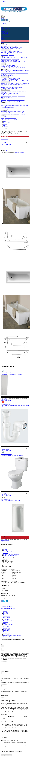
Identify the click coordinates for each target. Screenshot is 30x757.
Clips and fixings (4, 109)
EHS (6, 47)
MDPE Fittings (4, 80)
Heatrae (5, 53)
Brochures (5, 612)
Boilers (2, 43)
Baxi (5, 44)
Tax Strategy (6, 634)
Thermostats (17, 57)
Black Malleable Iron (9, 118)
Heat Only (3, 47)
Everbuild (14, 109)
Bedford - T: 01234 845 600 (7, 604)
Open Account (6, 24)
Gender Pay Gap (7, 636)
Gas (6, 84)
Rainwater (17, 83)
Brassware (3, 75)
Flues (2, 51)
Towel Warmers (13, 119)
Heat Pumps (3, 112)
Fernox (9, 109)
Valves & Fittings (15, 59)
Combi (2, 44)
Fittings (2, 79)
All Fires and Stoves (16, 101)
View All (13, 116)
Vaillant (11, 48)
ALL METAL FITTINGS (6, 74)
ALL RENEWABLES (20, 114)
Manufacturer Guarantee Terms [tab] (10, 555)
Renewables (3, 110)
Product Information (5, 399)
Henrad (10, 67)
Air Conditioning (9, 111)
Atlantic (14, 67)
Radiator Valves (8, 88)
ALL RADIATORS (20, 67)
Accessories (3, 52)
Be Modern (12, 100)
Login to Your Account (6, 144)
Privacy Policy (6, 630)
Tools (2, 104)
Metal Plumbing (4, 69)
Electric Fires (3, 100)
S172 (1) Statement (7, 633)
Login (4, 23)
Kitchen (2, 93)
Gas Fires (3, 101)
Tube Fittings (19, 87)
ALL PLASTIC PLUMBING (22, 80)
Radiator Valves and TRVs (6, 61)
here (7, 150)
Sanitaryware (14, 96)
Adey (9, 116)
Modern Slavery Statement (9, 620)
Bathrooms (3, 83)
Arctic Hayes (18, 105)
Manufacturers (6, 616)
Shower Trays (12, 93)
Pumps (2, 60)
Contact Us (5, 622)
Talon (6, 107)
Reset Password (6, 617)
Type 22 (18, 66)
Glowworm (6, 48)
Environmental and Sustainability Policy (12, 635)
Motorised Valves (16, 61)
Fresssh (5, 124)
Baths (2, 94)
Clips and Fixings (4, 87)
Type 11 (13, 65)
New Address (4, 661)
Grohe (16, 93)
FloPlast (9, 80)
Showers (16, 91)
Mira (12, 94)
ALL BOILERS (16, 48)
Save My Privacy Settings (6, 755)
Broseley (10, 101)
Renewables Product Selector (23, 112)
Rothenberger (11, 107)
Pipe (2, 78)
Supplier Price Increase (8, 626)
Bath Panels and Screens (6, 96)
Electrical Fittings (7, 104)
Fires (2, 98)
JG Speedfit (13, 78)
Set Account (3, 684)
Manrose (18, 104)
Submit (6, 671)
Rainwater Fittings (7, 78)
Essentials (3, 102)
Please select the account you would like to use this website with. (15, 678)
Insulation (3, 107)
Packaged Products (5, 82)
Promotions (5, 613)
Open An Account (7, 3)
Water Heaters (8, 59)
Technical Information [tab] (8, 551)
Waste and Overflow (24, 83)
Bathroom (3, 91)
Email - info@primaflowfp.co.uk (8, 608)
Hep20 (13, 79)
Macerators (5, 94)
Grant (7, 44)
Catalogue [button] (3, 42)
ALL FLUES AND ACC (18, 52)
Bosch (5, 46)
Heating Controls (4, 57)
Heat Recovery (4, 114)
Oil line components (23, 73)
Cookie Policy (6, 629)
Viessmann (11, 44)
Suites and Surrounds (19, 100)
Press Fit (11, 75)
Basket (2, 18)
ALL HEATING (23, 57)
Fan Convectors (9, 66)
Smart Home (11, 57)
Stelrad (14, 66)
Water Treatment (7, 60)
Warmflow (16, 46)
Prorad (9, 65)
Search (2, 16)
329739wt (5, 126)
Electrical (3, 88)
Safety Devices (14, 60)
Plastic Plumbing (4, 76)
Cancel (2, 671)
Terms (4, 631)
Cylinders (3, 59)
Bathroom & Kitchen (5, 89)
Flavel (6, 101)
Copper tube (16, 73)
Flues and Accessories (5, 50)
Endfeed (7, 75)
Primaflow (13, 104)
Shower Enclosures (9, 91)
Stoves (8, 100)
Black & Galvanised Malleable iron (8, 70)
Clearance (3, 115)
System (2, 46)
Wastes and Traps (8, 79)
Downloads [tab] (5, 553)
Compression (19, 70)
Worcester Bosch (18, 47)
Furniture (6, 93)
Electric (2, 48)
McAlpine (13, 80)
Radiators (3, 64)
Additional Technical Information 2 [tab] (11, 554)
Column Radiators (5, 67)
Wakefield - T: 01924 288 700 (7, 606)
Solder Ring (8, 71)
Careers (5, 623)
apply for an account (19, 152)
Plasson (18, 78)
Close (2, 646)
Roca (10, 97)
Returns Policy (6, 628)
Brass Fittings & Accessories (7, 73)
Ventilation (14, 88)
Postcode (3, 668)
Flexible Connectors (10, 83)
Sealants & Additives (5, 105)
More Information (4, 139)
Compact (3, 65)
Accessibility (6, 619)
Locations (5, 614)
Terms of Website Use (8, 624)
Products (5, 611)
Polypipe (17, 79)
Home (4, 121)
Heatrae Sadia (10, 46)
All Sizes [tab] (5, 549)
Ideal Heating (11, 47)
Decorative (3, 66)
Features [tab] (5, 550)
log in (5, 142)
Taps (10, 94)
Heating (2, 56)
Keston (10, 51)
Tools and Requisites (12, 84)
